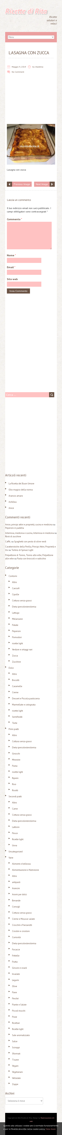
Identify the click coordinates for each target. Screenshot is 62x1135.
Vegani (15, 1065)
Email (11, 267)
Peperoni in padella (14, 528)
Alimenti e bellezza (21, 863)
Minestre (16, 759)
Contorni (13, 576)
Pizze (14, 1016)
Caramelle (17, 686)
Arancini (16, 888)
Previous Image (22, 184)
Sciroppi (16, 1047)
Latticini (15, 827)
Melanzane (17, 618)
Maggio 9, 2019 (19, 66)
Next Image (42, 184)
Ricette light (17, 839)
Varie (11, 857)
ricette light (17, 643)
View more (51, 1129)
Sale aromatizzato (21, 1035)
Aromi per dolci (19, 894)
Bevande (16, 900)
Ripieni (15, 778)
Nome (11, 255)
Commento (14, 219)
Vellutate (16, 1078)
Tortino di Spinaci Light (22, 550)
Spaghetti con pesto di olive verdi (30, 541)
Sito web (12, 279)
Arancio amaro (16, 495)
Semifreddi (17, 716)
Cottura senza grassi (22, 600)
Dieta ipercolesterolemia (24, 606)
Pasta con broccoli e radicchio (31, 558)
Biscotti (15, 680)
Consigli (16, 906)
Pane (14, 992)
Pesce (15, 833)
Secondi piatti (15, 796)
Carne (15, 808)
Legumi (15, 980)
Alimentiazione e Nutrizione (25, 870)
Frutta (15, 961)
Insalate (16, 974)
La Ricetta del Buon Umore (21, 483)
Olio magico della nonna (21, 489)
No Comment (18, 72)
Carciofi (15, 588)
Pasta (14, 765)
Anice (11, 508)
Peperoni (16, 631)
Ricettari (16, 1023)
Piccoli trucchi (18, 1010)
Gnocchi (16, 753)
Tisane (15, 1059)
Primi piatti (14, 729)
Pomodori (17, 637)
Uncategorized (16, 851)
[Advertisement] (31, 101)
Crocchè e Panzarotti (22, 925)
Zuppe (15, 1084)
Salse (14, 1041)
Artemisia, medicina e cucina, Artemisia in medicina (29, 533)
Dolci (11, 667)
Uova (14, 845)
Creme (15, 692)
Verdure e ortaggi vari (22, 649)
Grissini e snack (19, 967)
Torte (14, 723)
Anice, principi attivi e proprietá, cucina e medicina (29, 524)
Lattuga (15, 612)
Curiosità (16, 937)
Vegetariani (17, 1072)
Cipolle (15, 594)
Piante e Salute (19, 1004)
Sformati (16, 1053)
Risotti (15, 790)
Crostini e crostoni (21, 931)
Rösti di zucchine (13, 536)
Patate (15, 625)
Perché (15, 998)
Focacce (16, 949)
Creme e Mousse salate (23, 918)
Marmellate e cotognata (23, 704)
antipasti (16, 882)
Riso (14, 784)
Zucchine (16, 661)
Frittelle (15, 955)
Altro (14, 582)
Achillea (13, 501)
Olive (14, 986)
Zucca (15, 655)
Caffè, (8, 541)
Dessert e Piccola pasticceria (26, 698)
